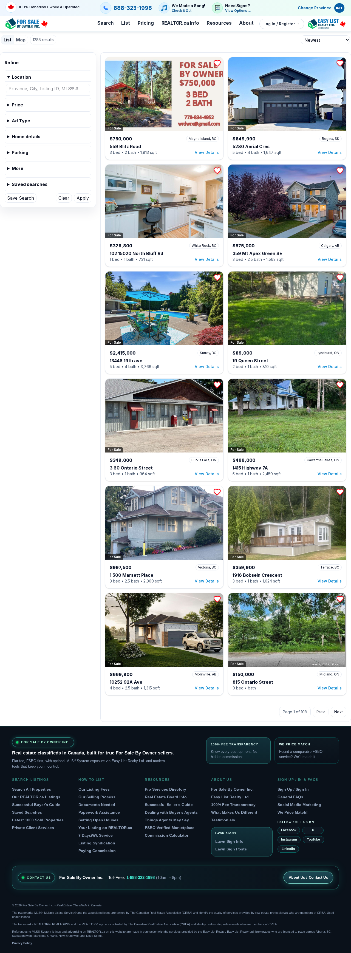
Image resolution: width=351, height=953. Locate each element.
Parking (20, 152)
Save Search (20, 198)
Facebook (288, 830)
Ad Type (21, 120)
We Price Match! (293, 812)
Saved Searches (27, 812)
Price (17, 105)
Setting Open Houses (98, 820)
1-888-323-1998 (140, 877)
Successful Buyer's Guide (36, 804)
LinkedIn (288, 849)
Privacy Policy (22, 943)
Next (338, 711)
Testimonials (223, 820)
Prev (320, 711)
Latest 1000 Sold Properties (38, 820)
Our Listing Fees (94, 789)
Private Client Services (33, 827)
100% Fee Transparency (233, 804)
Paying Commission (97, 851)
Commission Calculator (166, 835)
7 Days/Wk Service (95, 835)
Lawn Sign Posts (231, 849)
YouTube (313, 839)
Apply (83, 198)
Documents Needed (96, 804)
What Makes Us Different (234, 812)
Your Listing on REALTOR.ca (105, 827)
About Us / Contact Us (308, 877)
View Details (207, 152)
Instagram (289, 839)
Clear (63, 198)
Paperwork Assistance (99, 812)
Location (21, 77)
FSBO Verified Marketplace (169, 827)
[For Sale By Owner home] (26, 23)
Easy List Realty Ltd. (230, 797)
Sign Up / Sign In (293, 789)
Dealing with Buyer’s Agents (171, 812)
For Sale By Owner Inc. (232, 789)
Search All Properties (31, 789)
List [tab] (8, 40)
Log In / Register (279, 23)
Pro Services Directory (165, 789)
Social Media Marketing (299, 804)
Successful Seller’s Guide (169, 804)
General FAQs (290, 797)
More (17, 168)
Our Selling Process (96, 797)
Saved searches (29, 184)
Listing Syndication (96, 843)
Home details (26, 136)
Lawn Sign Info (229, 841)
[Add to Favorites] (217, 63)
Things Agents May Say (167, 820)
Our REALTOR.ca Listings (36, 797)
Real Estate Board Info (166, 797)
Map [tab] (21, 40)
